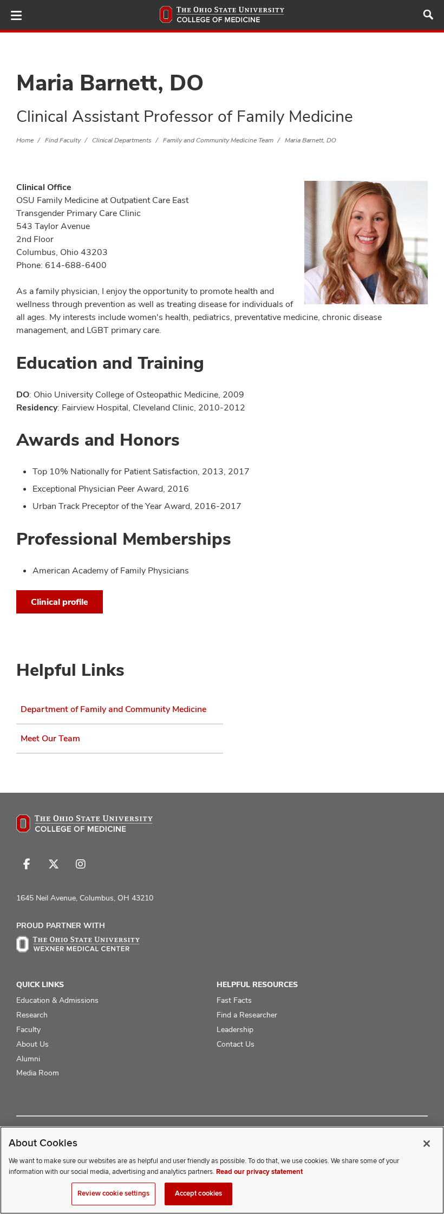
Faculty (28, 1029)
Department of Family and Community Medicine (113, 709)
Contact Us (235, 1044)
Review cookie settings (113, 1193)
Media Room (37, 1073)
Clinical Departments (122, 140)
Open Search (428, 15)
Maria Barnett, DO (310, 140)
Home (25, 140)
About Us (32, 1044)
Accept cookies (199, 1193)
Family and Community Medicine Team (218, 140)
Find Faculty (63, 140)
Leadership (235, 1029)
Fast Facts (234, 1000)
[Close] (427, 1144)
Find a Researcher (247, 1015)
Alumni (28, 1058)
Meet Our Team (50, 738)
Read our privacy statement (259, 1171)
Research (32, 1015)
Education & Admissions (57, 1000)
